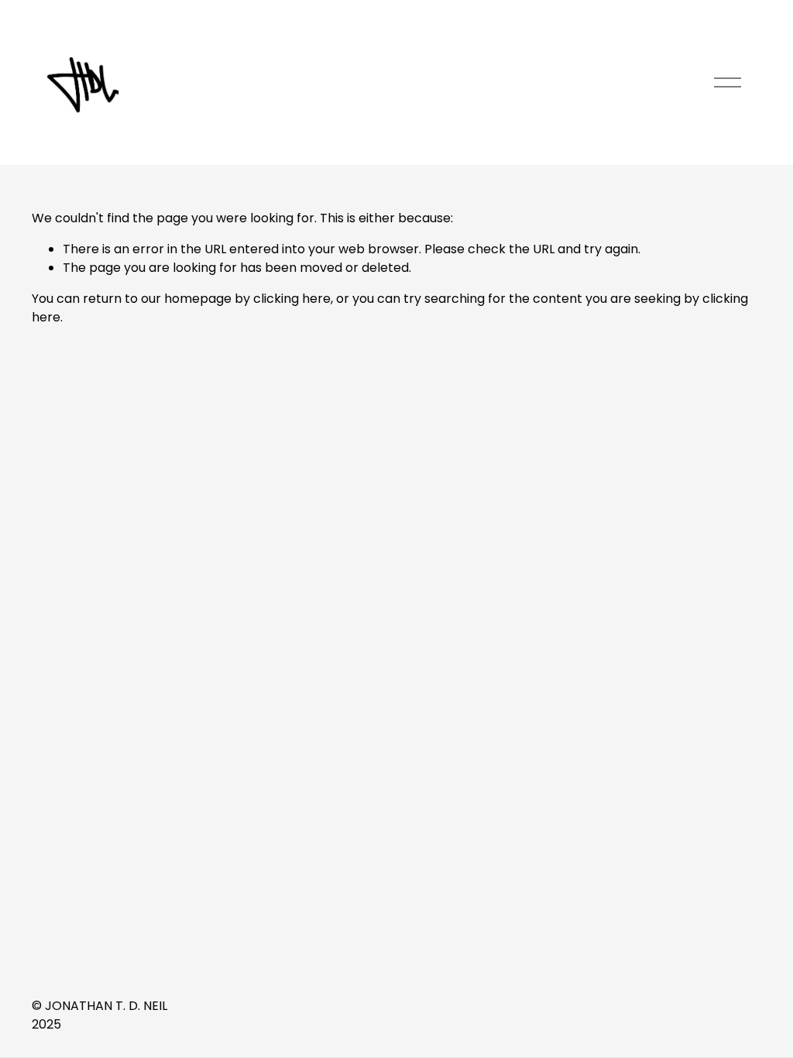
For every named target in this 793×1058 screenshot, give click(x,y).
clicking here (292, 298)
